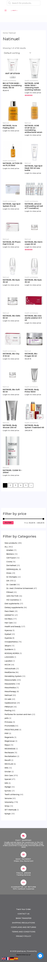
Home (5, 33)
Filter (8, 522)
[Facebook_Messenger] (40, 955)
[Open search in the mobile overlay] (23, 3)
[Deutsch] (12, 958)
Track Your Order (23, 909)
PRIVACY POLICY (23, 936)
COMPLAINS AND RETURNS (23, 927)
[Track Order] (23, 868)
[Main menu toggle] (5, 10)
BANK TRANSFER (23, 918)
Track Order (23, 873)
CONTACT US (23, 914)
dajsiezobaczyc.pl (23, 955)
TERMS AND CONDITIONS (23, 932)
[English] (4, 958)
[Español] (16, 958)
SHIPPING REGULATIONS (23, 923)
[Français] (8, 958)
